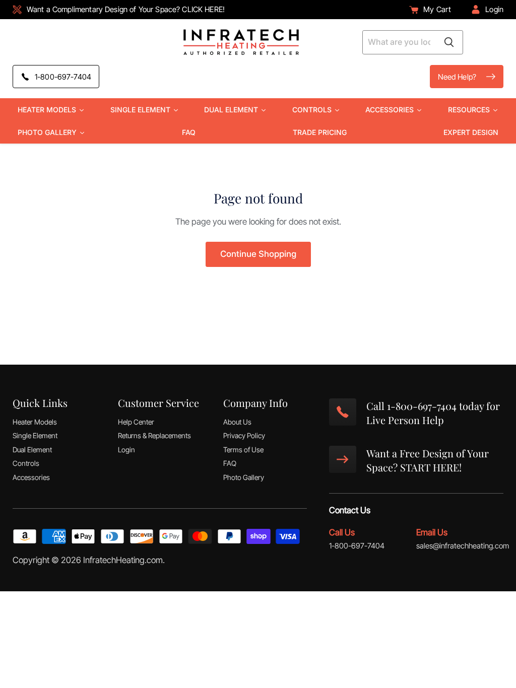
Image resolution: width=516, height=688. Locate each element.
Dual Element (32, 449)
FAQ (229, 463)
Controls (26, 463)
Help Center (136, 422)
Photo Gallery (243, 477)
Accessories (31, 477)
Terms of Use (243, 449)
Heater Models (35, 422)
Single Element (35, 435)
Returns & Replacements (154, 435)
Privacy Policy (244, 435)
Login (126, 449)
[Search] (449, 42)
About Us (237, 422)
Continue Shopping (258, 254)
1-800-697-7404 (356, 546)
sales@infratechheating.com (462, 546)
